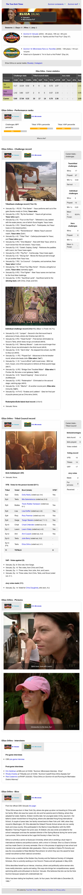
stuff (73, 4)
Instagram (38, 63)
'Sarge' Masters (28, 520)
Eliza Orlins (26, 544)
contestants (56, 4)
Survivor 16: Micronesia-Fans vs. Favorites (39, 49)
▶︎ (77, 641)
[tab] (12, 116)
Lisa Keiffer (26, 511)
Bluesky (30, 63)
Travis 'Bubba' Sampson (31, 504)
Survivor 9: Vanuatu (30, 34)
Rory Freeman (27, 515)
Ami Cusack (26, 533)
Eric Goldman (11, 771)
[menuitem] (56, 4)
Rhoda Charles (11, 774)
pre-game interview (17, 759)
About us (44, 890)
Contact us (51, 890)
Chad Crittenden (28, 524)
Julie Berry (26, 538)
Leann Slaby (27, 529)
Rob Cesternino (12, 776)
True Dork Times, (31, 890)
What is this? (41, 138)
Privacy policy (60, 890)
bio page (32, 805)
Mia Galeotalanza (28, 499)
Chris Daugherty (32, 587)
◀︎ (6, 641)
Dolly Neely (26, 494)
